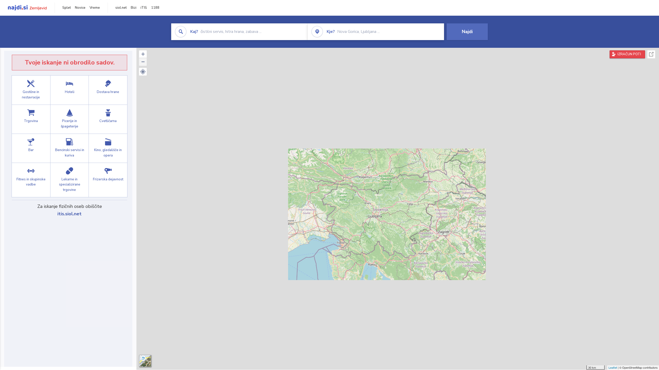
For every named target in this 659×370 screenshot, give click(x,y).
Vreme (95, 7)
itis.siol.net (69, 214)
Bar (31, 148)
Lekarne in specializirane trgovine (69, 180)
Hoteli (69, 90)
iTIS (144, 7)
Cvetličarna (108, 119)
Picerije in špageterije (69, 119)
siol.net (121, 7)
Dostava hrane (108, 90)
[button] (143, 72)
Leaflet (613, 367)
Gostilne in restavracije (31, 90)
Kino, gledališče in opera (108, 148)
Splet (66, 7)
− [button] (143, 62)
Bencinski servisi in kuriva (69, 148)
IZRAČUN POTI (629, 54)
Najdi (467, 32)
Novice (80, 7)
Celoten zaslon (651, 54)
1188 (155, 7)
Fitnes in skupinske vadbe (31, 180)
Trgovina (31, 119)
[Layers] (145, 361)
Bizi (133, 7)
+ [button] (143, 54)
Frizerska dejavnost (108, 180)
